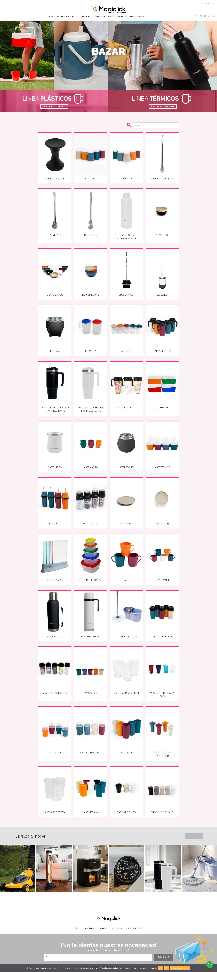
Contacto (116, 928)
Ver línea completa (54, 106)
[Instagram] (196, 15)
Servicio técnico (201, 3)
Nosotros (90, 928)
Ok (160, 968)
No (166, 968)
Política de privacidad (179, 968)
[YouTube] (205, 15)
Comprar (193, 836)
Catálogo (211, 3)
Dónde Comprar (134, 928)
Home (77, 928)
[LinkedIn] (200, 15)
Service (103, 928)
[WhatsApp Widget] (209, 964)
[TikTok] (209, 15)
